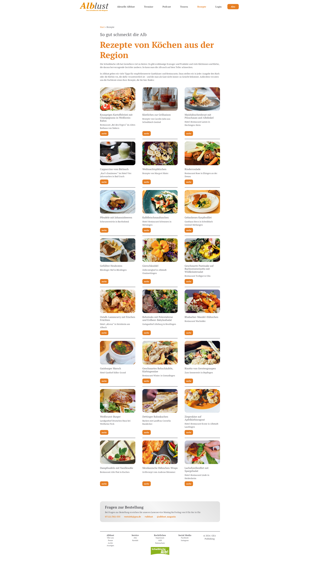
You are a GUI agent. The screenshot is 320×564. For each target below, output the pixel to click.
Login (218, 6)
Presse (110, 540)
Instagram (185, 540)
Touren (184, 6)
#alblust (149, 516)
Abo (233, 6)
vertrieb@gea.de (132, 516)
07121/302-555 (112, 516)
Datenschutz (160, 543)
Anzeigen (110, 545)
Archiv (110, 543)
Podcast (166, 6)
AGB (160, 540)
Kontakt (135, 540)
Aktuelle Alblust (126, 6)
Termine (148, 6)
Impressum (160, 538)
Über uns (110, 538)
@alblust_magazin (166, 516)
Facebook (184, 538)
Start (102, 27)
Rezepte (201, 6)
